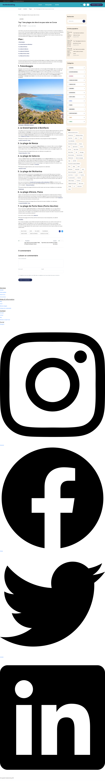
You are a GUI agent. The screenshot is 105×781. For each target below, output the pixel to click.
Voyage (69, 186)
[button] (84, 5)
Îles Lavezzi (37, 231)
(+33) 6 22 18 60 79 (6, 1)
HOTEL (70, 100)
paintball (74, 160)
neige (69, 160)
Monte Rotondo (79, 155)
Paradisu (21, 219)
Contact (1, 315)
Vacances (79, 177)
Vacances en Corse (44, 233)
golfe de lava (75, 146)
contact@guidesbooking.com (18, 1)
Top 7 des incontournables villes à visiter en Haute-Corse (78, 51)
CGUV (1, 303)
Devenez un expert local (97, 4)
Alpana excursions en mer (73, 132)
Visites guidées (48, 4)
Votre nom (20, 269)
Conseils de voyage (73, 80)
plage (74, 166)
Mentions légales (3, 306)
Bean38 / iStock (22, 168)
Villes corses (81, 183)
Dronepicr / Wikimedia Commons (26, 125)
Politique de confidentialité (5, 308)
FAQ (1, 317)
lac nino (69, 149)
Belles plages (24, 231)
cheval (76, 138)
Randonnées (71, 109)
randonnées (77, 169)
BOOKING (71, 76)
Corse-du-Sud (72, 84)
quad (78, 166)
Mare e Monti (70, 152)
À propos (2, 312)
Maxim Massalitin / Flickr (24, 153)
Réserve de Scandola (72, 172)
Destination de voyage (72, 143)
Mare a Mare (76, 149)
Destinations (72, 92)
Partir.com (21, 189)
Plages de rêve (24, 233)
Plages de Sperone (34, 233)
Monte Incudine (71, 155)
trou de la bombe (71, 177)
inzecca (81, 146)
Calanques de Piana (79, 135)
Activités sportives (73, 71)
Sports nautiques (73, 113)
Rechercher (70, 16)
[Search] (84, 21)
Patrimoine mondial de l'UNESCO (74, 163)
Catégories (70, 63)
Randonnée (70, 169)
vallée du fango (71, 180)
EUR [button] (81, 4)
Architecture (70, 135)
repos (83, 169)
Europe (80, 143)
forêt (69, 146)
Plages (30, 9)
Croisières (71, 88)
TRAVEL (70, 121)
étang (69, 189)
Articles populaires (72, 28)
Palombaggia (45, 231)
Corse (30, 231)
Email (42, 269)
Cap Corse (70, 138)
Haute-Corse (72, 96)
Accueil (40, 4)
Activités (57, 4)
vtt (74, 186)
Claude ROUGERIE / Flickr (24, 203)
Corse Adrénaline (71, 141)
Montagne (82, 152)
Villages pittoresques (72, 183)
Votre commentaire (22, 258)
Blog (1, 301)
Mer (76, 152)
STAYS (70, 117)
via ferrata (78, 180)
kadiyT (24, 25)
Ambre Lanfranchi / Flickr (24, 140)
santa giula (80, 172)
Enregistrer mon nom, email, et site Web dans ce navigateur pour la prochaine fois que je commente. (40, 275)
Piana (69, 166)
